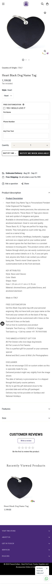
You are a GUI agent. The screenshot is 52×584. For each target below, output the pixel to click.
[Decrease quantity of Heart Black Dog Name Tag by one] (14, 145)
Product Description (14, 198)
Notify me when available (11, 153)
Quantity (5, 145)
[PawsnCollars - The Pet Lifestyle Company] (26, 4)
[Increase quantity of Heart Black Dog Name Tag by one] (47, 145)
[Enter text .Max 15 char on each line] (23, 104)
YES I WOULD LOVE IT (15, 108)
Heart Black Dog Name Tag (16, 506)
